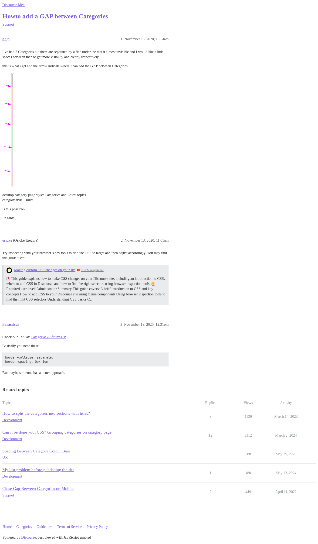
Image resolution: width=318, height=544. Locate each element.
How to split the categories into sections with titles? (46, 413)
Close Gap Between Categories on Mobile (38, 488)
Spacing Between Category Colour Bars (36, 451)
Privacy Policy (97, 527)
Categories (24, 527)
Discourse (28, 537)
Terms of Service (69, 527)
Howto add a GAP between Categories (55, 16)
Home (7, 527)
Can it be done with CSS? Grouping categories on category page (57, 432)
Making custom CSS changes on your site (44, 270)
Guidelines (44, 527)
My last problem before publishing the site (38, 469)
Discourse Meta (13, 5)
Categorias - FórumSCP (48, 337)
